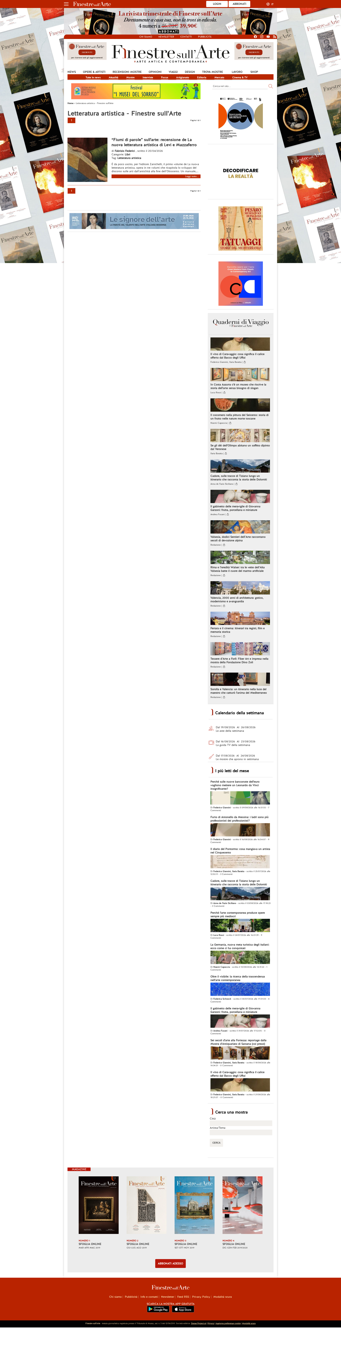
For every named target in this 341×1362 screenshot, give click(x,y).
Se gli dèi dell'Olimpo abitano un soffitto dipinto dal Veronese (240, 447)
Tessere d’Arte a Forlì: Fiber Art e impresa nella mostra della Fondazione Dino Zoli (239, 660)
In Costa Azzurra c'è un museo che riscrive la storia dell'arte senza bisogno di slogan (238, 386)
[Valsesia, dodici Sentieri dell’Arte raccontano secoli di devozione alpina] (240, 527)
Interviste (148, 77)
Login (217, 4)
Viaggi (173, 72)
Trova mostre (212, 72)
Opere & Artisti (94, 72)
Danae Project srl (198, 1323)
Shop (254, 72)
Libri (127, 154)
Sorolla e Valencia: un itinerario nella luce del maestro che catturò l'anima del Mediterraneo (238, 691)
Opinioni (155, 72)
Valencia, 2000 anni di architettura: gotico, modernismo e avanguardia (236, 599)
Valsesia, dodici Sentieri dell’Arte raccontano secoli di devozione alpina (238, 538)
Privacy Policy (201, 1297)
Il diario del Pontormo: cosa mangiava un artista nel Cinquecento (240, 850)
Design (190, 72)
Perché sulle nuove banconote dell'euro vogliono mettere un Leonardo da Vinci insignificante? (234, 785)
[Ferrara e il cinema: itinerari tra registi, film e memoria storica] (240, 619)
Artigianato (182, 77)
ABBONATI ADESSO (170, 1263)
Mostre (130, 77)
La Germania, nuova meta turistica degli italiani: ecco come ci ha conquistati (239, 946)
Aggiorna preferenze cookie (228, 1323)
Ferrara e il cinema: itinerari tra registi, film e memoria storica (237, 630)
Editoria (201, 77)
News (71, 72)
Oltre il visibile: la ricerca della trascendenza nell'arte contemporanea (237, 978)
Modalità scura (222, 1297)
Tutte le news (93, 77)
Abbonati (239, 4)
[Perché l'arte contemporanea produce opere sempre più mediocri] (240, 926)
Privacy (210, 1323)
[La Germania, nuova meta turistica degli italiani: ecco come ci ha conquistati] (240, 958)
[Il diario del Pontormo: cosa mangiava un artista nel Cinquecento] (240, 862)
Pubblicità (205, 36)
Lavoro (237, 72)
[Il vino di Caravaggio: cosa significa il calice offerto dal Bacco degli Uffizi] (240, 344)
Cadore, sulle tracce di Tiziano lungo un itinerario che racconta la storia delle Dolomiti (238, 477)
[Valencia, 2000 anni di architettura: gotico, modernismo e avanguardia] (240, 588)
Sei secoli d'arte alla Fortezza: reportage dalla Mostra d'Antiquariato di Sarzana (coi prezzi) (238, 1042)
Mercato (219, 77)
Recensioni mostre (127, 72)
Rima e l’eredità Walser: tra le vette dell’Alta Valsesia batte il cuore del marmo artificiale (237, 569)
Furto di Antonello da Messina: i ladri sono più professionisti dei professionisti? (239, 818)
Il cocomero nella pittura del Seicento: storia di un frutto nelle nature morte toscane (239, 416)
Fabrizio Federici (125, 151)
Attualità (113, 77)
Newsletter (166, 36)
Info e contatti (149, 1297)
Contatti (186, 36)
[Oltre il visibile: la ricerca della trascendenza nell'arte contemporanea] (240, 990)
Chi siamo (145, 36)
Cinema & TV (240, 77)
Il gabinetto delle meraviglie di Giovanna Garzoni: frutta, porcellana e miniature (235, 508)
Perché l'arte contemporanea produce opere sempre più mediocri (237, 914)
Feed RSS (183, 1297)
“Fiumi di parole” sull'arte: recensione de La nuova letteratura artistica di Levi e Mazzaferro (154, 142)
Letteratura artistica (129, 158)
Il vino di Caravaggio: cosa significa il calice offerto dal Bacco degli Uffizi (237, 355)
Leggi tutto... (192, 176)
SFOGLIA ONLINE (90, 1244)
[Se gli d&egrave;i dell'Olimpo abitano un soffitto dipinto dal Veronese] (240, 436)
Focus (164, 77)
